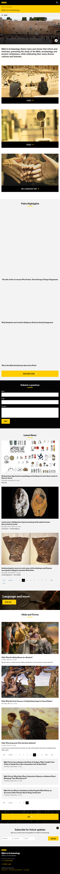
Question (3, 406)
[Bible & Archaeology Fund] (30, 170)
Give (29, 817)
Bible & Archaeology (10, 10)
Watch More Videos (29, 373)
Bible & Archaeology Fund (29, 189)
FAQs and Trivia (30, 614)
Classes (29, 100)
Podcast (28, 144)
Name (2, 391)
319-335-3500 (8, 861)
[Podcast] (30, 125)
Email (2, 398)
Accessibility (26, 869)
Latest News (30, 435)
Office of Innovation (6, 7)
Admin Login (7, 864)
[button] (57, 2)
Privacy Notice (4, 869)
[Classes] (30, 81)
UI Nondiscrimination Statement (15, 869)
